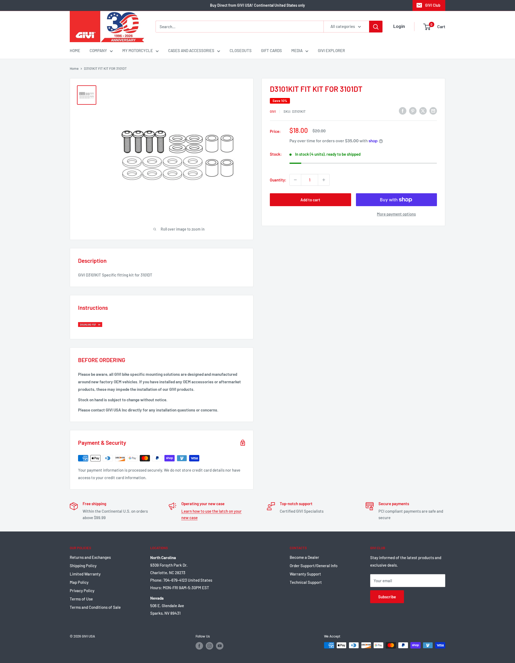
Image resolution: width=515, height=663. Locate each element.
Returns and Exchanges (90, 557)
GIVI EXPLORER (331, 50)
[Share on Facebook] (402, 111)
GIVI (273, 111)
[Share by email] (433, 111)
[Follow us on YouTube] (219, 646)
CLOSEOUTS (241, 50)
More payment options (396, 214)
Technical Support (306, 582)
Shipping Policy (83, 565)
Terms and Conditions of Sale (95, 607)
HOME (75, 50)
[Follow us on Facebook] (199, 646)
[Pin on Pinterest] (413, 111)
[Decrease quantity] (295, 179)
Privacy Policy (82, 590)
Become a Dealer (304, 557)
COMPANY (98, 50)
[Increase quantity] (323, 179)
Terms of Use (81, 598)
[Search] (375, 26)
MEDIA (297, 50)
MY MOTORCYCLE (137, 50)
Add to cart (310, 199)
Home (74, 68)
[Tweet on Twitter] (423, 111)
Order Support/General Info (313, 565)
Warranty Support (305, 573)
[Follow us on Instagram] (209, 646)
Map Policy (79, 582)
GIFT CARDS (271, 50)
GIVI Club (432, 5)
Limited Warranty (85, 573)
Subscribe (387, 596)
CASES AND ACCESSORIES (191, 50)
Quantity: (278, 179)
